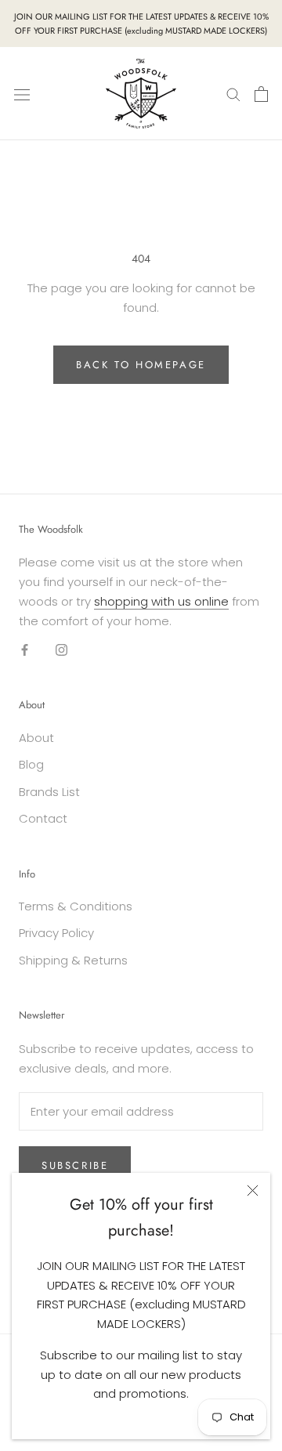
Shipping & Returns (73, 960)
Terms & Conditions (75, 906)
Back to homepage (141, 364)
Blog (31, 764)
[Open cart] (261, 94)
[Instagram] (61, 649)
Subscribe (75, 1165)
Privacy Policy (56, 933)
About (36, 737)
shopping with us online (161, 601)
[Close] (252, 1190)
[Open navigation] (22, 94)
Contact (43, 818)
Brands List (49, 791)
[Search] (233, 93)
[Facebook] (25, 649)
